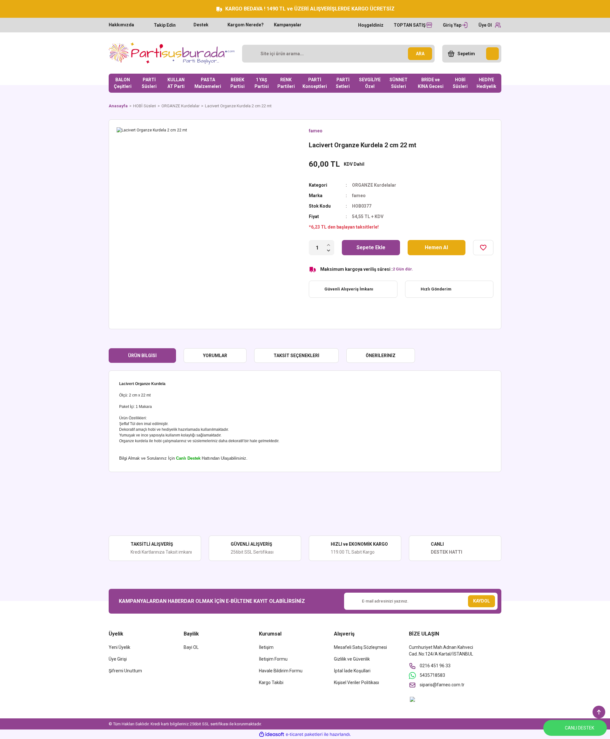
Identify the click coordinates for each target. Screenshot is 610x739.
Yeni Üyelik (119, 647)
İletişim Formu (273, 659)
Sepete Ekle (370, 247)
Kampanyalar (288, 24)
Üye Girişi (118, 659)
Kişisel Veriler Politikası (356, 682)
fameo (315, 130)
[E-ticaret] (304, 734)
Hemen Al (436, 247)
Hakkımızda (121, 24)
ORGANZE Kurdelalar (374, 185)
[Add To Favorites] (483, 247)
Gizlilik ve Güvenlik (352, 659)
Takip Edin (165, 25)
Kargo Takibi (271, 682)
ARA (420, 53)
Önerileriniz (381, 355)
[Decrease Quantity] (328, 250)
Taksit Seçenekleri (296, 355)
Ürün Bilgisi (142, 355)
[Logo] (171, 54)
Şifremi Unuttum (125, 670)
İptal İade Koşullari (352, 670)
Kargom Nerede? (245, 24)
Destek (200, 24)
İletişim (266, 647)
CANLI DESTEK (579, 727)
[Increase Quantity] (328, 245)
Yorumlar (215, 355)
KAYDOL (481, 600)
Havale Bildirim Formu (280, 670)
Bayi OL (191, 647)
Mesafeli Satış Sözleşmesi (360, 647)
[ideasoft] (271, 734)
